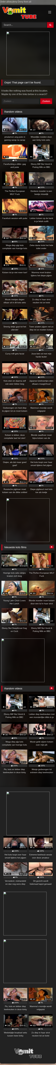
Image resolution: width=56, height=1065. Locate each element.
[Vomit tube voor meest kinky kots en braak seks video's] (23, 13)
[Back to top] (47, 1057)
